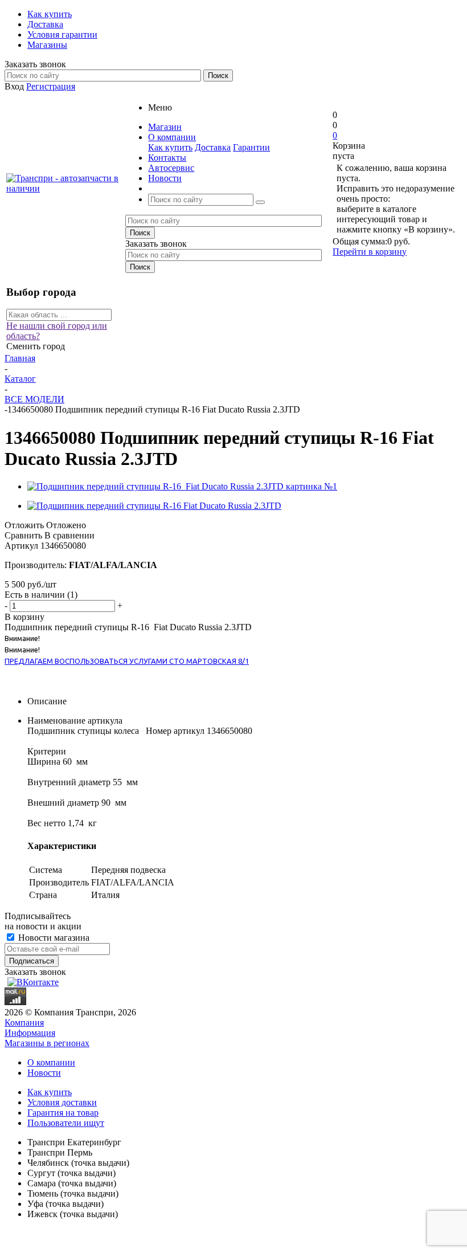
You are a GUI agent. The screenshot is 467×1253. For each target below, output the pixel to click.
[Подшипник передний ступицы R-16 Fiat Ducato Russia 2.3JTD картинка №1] (182, 486)
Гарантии (251, 147)
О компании (51, 1062)
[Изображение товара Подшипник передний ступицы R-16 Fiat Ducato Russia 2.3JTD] (154, 506)
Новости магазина (52, 937)
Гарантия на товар (63, 1112)
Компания (24, 1022)
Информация (30, 1033)
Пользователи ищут (65, 1123)
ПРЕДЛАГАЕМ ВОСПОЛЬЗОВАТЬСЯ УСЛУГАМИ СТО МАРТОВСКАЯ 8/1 (127, 661)
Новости (44, 1073)
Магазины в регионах (47, 1043)
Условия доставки (62, 1102)
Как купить (170, 147)
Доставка (213, 147)
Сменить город (35, 346)
